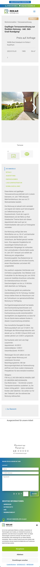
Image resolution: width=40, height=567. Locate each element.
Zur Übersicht (11, 409)
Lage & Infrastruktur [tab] (14, 183)
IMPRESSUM (29, 564)
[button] (37, 525)
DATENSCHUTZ (21, 564)
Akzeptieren (20, 549)
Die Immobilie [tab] (11, 169)
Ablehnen (20, 554)
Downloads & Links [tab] (13, 186)
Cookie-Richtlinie (11, 564)
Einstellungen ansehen (20, 560)
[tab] (13, 156)
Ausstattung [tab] (10, 176)
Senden (34, 494)
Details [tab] (8, 172)
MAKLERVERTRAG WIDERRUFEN (20, 2)
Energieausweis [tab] (12, 179)
